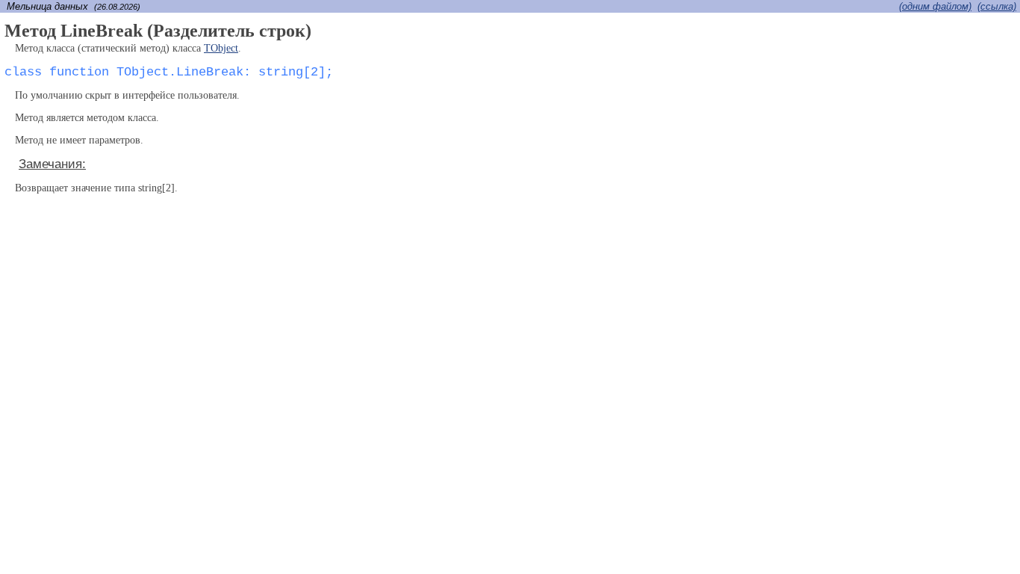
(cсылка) (996, 6)
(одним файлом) (935, 6)
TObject (221, 48)
